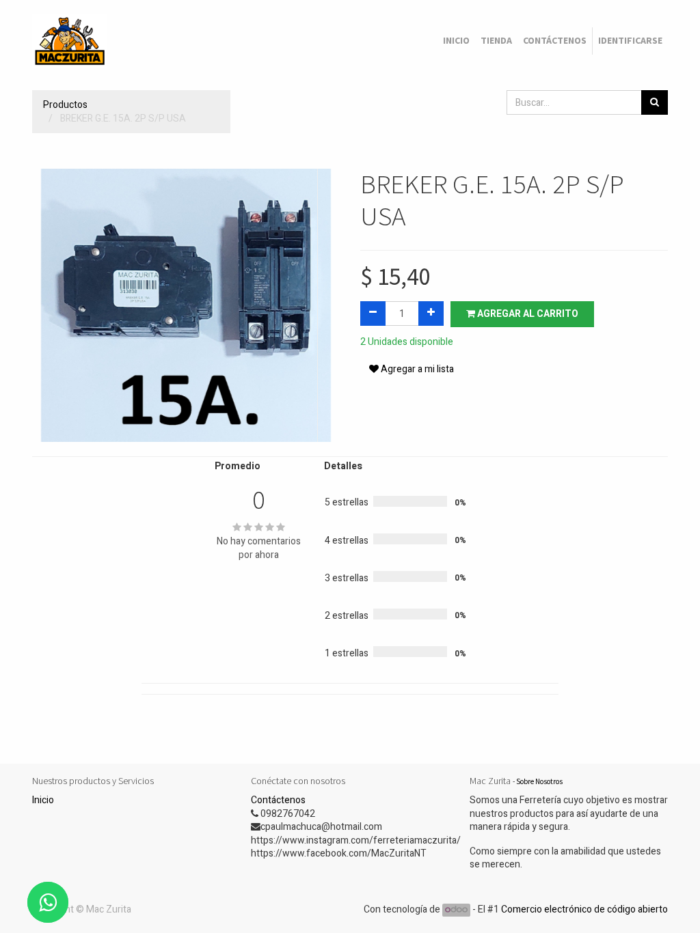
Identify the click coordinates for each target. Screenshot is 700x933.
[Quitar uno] (373, 313)
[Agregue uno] (431, 313)
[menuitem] (456, 41)
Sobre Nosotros (539, 781)
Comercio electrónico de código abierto (584, 909)
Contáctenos (278, 800)
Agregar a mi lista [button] (416, 369)
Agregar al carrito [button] (526, 314)
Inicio (43, 800)
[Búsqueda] (654, 102)
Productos (65, 105)
